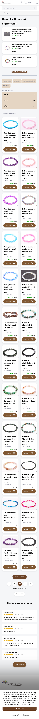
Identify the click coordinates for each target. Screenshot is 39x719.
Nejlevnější (7, 81)
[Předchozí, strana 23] (14, 584)
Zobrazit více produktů (19, 72)
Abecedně (6, 86)
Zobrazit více (19, 664)
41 (31, 584)
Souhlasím (20, 708)
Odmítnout (26, 715)
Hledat (34, 8)
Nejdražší (17, 81)
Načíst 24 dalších (19, 577)
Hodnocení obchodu (19, 603)
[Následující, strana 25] (25, 584)
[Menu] (36, 2)
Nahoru (21, 594)
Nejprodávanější (29, 81)
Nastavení (15, 715)
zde (32, 704)
